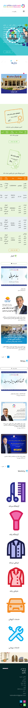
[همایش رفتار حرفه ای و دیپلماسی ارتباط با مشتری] (14, 444)
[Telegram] (21, 701)
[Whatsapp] (24, 705)
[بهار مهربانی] (14, 276)
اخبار (19, 290)
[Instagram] (24, 701)
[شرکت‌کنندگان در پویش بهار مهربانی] (14, 381)
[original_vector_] (14, 150)
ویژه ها (18, 395)
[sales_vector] (14, 109)
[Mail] (21, 705)
